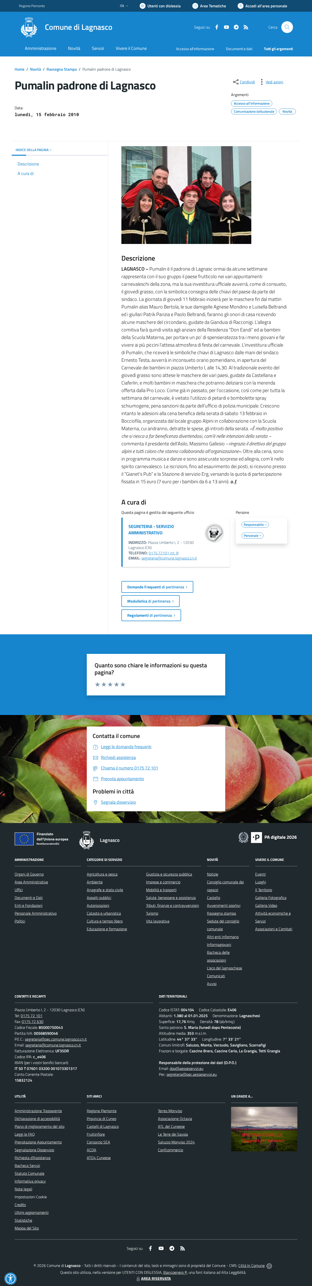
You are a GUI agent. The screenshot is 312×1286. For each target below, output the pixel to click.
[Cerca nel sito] (287, 27)
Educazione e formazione (107, 929)
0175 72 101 (31, 1016)
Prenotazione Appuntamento (38, 1142)
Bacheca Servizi (27, 1165)
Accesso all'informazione (195, 49)
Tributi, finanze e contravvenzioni (172, 905)
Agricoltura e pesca (102, 874)
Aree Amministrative (31, 882)
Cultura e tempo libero (105, 921)
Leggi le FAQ (25, 1134)
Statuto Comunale (29, 1173)
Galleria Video (266, 905)
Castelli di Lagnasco (103, 1126)
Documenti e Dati (29, 898)
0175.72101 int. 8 (163, 553)
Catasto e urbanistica (104, 913)
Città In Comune (251, 1265)
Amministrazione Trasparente (38, 1111)
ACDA (91, 1150)
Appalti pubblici (99, 898)
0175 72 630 (32, 1021)
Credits (20, 1205)
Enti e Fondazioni (28, 905)
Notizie (212, 874)
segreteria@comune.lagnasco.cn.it (169, 558)
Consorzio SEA (98, 1142)
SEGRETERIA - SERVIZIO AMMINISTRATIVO (151, 529)
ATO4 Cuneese (99, 1158)
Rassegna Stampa (62, 69)
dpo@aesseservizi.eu (186, 1068)
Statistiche (23, 1220)
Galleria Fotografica (270, 898)
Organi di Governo (29, 874)
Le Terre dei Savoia (173, 1134)
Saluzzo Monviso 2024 (176, 1142)
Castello (213, 898)
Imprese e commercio (163, 882)
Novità (35, 69)
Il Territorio (263, 890)
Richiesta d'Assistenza (32, 1158)
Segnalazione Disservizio (34, 1150)
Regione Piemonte (32, 5)
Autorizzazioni (98, 905)
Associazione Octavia (175, 1118)
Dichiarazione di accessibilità (37, 1118)
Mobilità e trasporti (161, 890)
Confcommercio (170, 1150)
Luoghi (260, 882)
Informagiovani (219, 944)
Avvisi (211, 984)
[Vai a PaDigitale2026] (267, 837)
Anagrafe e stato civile (105, 890)
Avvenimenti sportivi (223, 905)
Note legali (23, 1189)
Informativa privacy (30, 1181)
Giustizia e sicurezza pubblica (169, 874)
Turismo (152, 913)
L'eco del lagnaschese (224, 968)
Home (19, 69)
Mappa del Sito (27, 1228)
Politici (20, 921)
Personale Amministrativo (36, 913)
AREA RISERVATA (156, 1278)
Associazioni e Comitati (273, 929)
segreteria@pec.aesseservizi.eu (191, 1074)
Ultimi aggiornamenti (32, 1212)
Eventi (260, 874)
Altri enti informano (223, 937)
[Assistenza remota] (269, 1265)
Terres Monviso (170, 1111)
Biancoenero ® (175, 1272)
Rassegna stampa (221, 913)
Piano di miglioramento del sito (39, 1126)
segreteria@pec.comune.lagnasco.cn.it (56, 1039)
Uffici (19, 890)
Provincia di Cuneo (101, 1118)
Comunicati (216, 976)
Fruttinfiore (96, 1134)
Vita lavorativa (157, 921)
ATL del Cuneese (171, 1126)
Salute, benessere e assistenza (171, 898)
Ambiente (95, 882)
